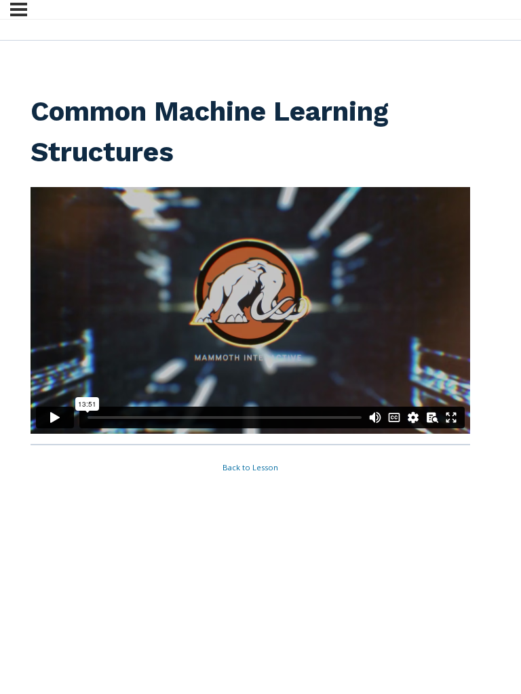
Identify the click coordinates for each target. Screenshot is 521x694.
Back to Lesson (250, 467)
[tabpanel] (250, 310)
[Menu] (18, 9)
